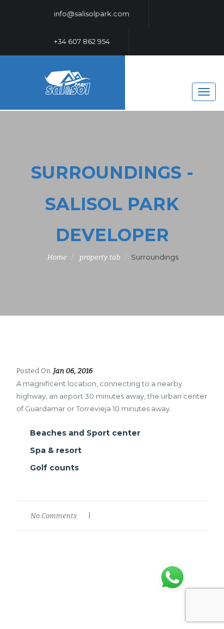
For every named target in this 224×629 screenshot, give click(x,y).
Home (57, 257)
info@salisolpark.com (90, 13)
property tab (99, 257)
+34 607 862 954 (81, 41)
